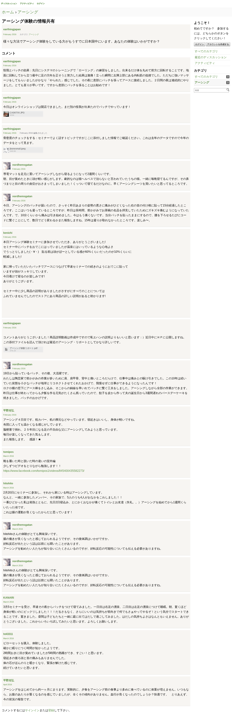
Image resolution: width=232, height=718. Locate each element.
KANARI (8, 597)
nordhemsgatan (22, 164)
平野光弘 (8, 410)
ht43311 (8, 634)
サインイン (32, 710)
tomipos (8, 451)
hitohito (8, 483)
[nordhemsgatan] (7, 166)
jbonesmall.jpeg (18, 149)
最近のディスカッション (211, 57)
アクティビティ (27, 3)
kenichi (7, 232)
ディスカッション (9, 3)
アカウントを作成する (218, 44)
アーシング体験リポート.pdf (23, 348)
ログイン (41, 3)
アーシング (202, 82)
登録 (51, 710)
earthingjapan (12, 29)
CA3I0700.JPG (17, 113)
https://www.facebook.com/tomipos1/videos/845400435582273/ (43, 470)
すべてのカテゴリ (206, 51)
